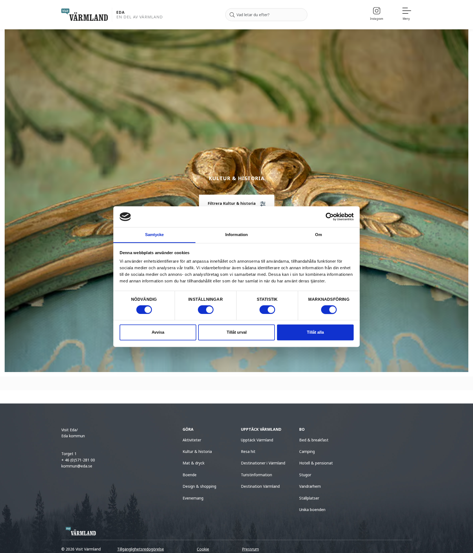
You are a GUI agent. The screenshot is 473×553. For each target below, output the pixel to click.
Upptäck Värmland (257, 440)
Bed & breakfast (313, 440)
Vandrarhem (310, 486)
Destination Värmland (260, 486)
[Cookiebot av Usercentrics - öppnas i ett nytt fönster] (330, 216)
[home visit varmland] (84, 14)
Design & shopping (199, 486)
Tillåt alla (315, 332)
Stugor (305, 474)
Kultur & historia (197, 451)
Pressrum (250, 549)
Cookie (203, 549)
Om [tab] (318, 234)
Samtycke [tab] (154, 234)
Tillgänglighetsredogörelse (140, 549)
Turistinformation (256, 474)
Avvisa (158, 332)
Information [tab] (236, 234)
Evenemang (193, 498)
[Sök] (232, 15)
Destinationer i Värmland (263, 463)
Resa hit (248, 451)
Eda (120, 12)
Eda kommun (73, 435)
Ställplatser (309, 498)
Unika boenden (312, 509)
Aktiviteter (192, 440)
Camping (307, 451)
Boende (190, 474)
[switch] (206, 309)
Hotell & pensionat (316, 463)
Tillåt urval (237, 332)
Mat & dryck (193, 463)
